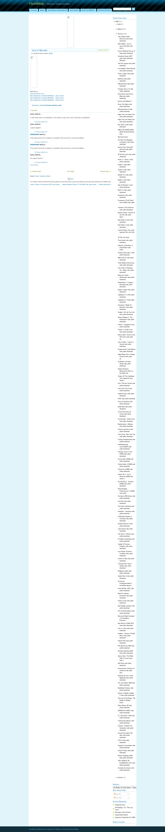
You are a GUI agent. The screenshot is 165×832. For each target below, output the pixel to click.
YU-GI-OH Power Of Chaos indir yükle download (124, 414)
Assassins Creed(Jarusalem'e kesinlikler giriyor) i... (125, 583)
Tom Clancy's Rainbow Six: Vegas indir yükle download (126, 270)
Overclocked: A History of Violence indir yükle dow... (126, 671)
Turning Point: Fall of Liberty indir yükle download (124, 566)
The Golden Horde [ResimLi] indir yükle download (125, 39)
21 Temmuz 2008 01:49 (41, 162)
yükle (60, 105)
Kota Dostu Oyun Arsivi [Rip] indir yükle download (125, 96)
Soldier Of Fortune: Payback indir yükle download (125, 546)
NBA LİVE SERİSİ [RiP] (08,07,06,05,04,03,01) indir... (126, 132)
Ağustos (120, 29)
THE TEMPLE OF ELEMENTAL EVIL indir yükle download (126, 763)
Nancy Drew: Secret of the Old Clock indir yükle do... (126, 337)
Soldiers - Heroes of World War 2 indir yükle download (126, 636)
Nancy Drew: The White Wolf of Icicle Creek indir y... (125, 658)
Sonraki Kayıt (36, 171)
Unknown (34, 134)
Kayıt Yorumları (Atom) (42, 176)
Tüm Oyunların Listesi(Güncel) (57, 10)
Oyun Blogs (74, 829)
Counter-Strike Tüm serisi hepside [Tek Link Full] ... (126, 232)
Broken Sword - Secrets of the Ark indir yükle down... (126, 215)
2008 (116, 21)
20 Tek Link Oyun (123, 237)
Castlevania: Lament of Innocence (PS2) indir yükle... (31, 184)
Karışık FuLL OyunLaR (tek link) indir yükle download (125, 149)
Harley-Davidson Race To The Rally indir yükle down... (67, 184)
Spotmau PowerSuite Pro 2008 (125, 817)
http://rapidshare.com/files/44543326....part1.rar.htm (47, 96)
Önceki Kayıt (104, 171)
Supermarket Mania (121, 815)
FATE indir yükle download (126, 399)
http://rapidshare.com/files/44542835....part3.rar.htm (47, 100)
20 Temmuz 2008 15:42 (41, 152)
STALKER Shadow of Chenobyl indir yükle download (125, 519)
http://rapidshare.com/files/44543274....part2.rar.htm (47, 98)
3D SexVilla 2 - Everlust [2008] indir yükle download (125, 484)
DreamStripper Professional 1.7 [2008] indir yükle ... (126, 491)
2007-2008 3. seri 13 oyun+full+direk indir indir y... (125, 46)
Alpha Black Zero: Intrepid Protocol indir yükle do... (126, 356)
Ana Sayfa (33, 10)
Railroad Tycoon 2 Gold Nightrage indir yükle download (125, 678)
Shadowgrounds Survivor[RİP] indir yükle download (124, 447)
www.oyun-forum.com (37, 94)
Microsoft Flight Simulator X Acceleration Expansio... (126, 618)
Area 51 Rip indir (39, 50)
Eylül (119, 24)
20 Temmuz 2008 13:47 (41, 132)
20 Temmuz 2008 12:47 (41, 121)
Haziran (120, 777)
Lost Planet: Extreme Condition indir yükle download (125, 554)
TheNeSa (57, 829)
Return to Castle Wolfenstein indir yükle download (126, 277)
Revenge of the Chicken (123, 812)
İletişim (42, 10)
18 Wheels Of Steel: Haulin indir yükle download (124, 364)
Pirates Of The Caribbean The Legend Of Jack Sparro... (126, 378)
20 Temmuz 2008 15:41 (41, 142)
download (54, 105)
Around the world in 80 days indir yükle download (125, 735)
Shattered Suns (120, 805)
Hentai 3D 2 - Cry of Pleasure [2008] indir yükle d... (125, 476)
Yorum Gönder (34, 165)
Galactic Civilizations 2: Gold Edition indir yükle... (125, 248)
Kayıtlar (118, 794)
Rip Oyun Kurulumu (104, 10)
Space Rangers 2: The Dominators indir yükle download (126, 319)
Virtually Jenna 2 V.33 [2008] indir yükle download (125, 454)
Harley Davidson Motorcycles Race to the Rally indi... (125, 371)
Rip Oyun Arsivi (123, 137)
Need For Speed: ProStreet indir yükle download (125, 596)
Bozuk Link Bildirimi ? (88, 10)
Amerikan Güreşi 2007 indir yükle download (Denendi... (125, 58)
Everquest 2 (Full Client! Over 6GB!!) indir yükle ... (126, 202)
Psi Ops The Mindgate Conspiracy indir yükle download (126, 142)
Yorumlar (118, 798)
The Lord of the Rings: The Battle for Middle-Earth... (126, 700)
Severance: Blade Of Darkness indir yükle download (125, 307)
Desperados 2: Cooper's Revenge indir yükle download (125, 285)
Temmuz (120, 34)
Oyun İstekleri (74, 10)
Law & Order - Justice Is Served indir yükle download (126, 344)
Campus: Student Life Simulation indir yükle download (125, 728)
